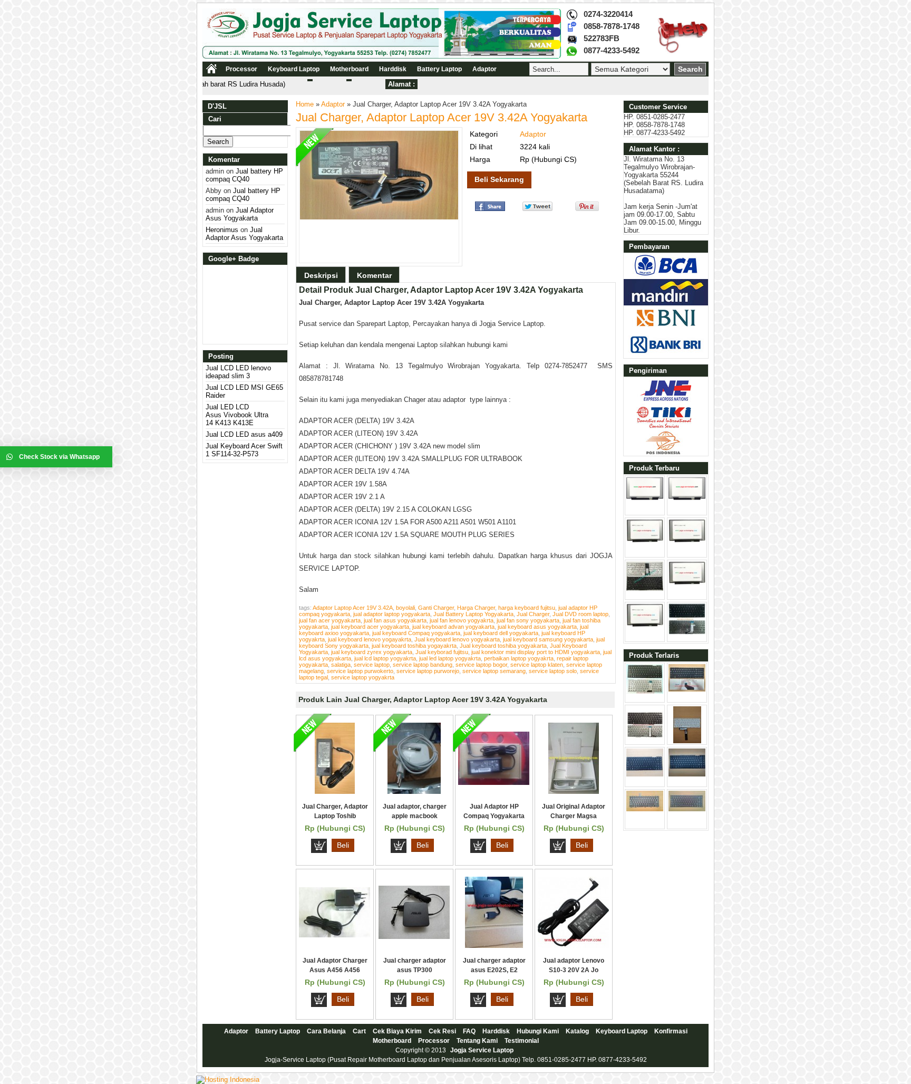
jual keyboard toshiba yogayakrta (414, 645)
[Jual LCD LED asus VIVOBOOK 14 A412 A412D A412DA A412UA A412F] (644, 625)
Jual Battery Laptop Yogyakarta (473, 614)
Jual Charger (533, 614)
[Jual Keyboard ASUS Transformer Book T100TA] (644, 741)
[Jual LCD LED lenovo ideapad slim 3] (644, 498)
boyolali (405, 608)
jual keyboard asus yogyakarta (537, 626)
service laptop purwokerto (360, 671)
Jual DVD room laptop (580, 614)
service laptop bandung (422, 664)
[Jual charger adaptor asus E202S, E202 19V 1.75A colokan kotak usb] (494, 945)
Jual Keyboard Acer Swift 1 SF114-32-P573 (244, 450)
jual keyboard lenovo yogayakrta (369, 639)
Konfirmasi (670, 1031)
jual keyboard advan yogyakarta (453, 626)
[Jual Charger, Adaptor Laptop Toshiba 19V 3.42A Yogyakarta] (335, 791)
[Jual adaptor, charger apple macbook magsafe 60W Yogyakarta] (414, 791)
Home (305, 104)
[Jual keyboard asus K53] (686, 689)
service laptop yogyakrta (362, 677)
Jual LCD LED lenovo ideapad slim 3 (238, 372)
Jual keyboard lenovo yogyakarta (457, 639)
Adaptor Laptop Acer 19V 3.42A (353, 608)
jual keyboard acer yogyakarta (370, 626)
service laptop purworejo (427, 671)
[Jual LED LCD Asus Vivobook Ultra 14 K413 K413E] (644, 540)
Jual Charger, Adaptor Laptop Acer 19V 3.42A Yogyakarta (441, 117)
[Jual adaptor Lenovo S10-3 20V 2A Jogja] (573, 945)
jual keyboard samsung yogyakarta (548, 639)
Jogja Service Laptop (481, 1050)
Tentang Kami (477, 1040)
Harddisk (392, 69)
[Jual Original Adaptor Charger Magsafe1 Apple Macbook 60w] (573, 791)
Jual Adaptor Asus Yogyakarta (240, 214)
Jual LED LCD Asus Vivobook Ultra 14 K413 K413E (237, 415)
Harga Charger (476, 608)
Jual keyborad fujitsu (441, 652)
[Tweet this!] (537, 209)
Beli (343, 845)
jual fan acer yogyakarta (330, 620)
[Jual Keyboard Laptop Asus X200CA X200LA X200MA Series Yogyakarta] (687, 741)
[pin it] (585, 209)
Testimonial (522, 1040)
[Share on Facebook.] (490, 209)
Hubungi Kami (538, 1031)
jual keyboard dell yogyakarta (500, 633)
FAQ (469, 1031)
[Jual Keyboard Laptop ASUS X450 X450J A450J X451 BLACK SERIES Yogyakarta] (686, 774)
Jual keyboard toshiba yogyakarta (503, 645)
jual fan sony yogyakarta (528, 620)
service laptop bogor (481, 664)
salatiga (341, 664)
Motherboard (349, 69)
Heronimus (222, 230)
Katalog (577, 1031)
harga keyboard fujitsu (526, 608)
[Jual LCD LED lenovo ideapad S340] (686, 583)
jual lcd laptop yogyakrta (385, 658)
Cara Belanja (326, 1031)
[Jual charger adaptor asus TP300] (414, 937)
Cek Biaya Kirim (397, 1031)
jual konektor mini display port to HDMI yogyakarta (535, 652)
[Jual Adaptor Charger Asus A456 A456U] (334, 935)
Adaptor (484, 69)
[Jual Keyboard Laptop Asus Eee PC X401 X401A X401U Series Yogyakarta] (644, 774)
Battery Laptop (439, 69)
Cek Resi (442, 1031)
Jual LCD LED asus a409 (244, 434)
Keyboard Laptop (293, 69)
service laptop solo (553, 671)
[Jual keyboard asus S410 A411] (686, 632)
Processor (241, 69)
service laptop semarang (494, 671)
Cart (359, 1031)
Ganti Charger (436, 608)
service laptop (372, 664)
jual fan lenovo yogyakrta (461, 620)
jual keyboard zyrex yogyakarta (371, 652)
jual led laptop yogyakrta (450, 658)
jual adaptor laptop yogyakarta (391, 614)
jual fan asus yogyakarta (395, 620)
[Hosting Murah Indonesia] (227, 1079)
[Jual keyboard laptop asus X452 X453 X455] (644, 691)
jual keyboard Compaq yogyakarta (416, 633)
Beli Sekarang (499, 179)
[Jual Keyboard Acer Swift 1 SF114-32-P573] (644, 588)
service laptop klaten (536, 664)
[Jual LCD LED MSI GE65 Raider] (686, 498)
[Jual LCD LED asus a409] (686, 540)
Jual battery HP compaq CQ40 (244, 175)
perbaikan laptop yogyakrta (519, 658)
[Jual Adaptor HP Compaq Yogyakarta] (493, 782)
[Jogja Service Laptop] (381, 56)
